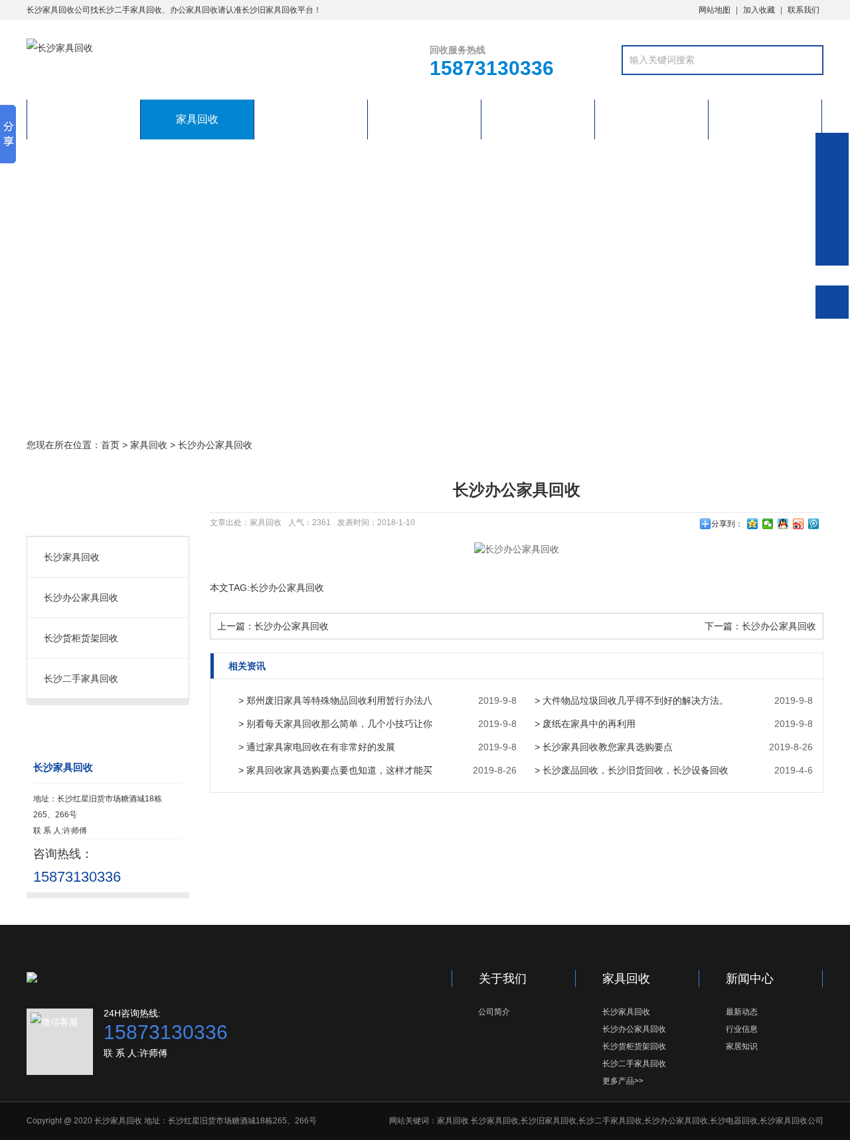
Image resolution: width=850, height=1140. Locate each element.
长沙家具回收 (72, 557)
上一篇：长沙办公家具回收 (273, 626)
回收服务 (538, 119)
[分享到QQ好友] (783, 524)
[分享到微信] (768, 524)
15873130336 (832, 149)
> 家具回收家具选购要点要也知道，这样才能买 (335, 770)
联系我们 (803, 10)
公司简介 (494, 1012)
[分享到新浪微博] (798, 524)
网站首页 (83, 119)
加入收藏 (759, 10)
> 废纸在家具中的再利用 (585, 723)
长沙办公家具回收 (215, 445)
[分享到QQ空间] (752, 524)
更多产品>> (622, 1081)
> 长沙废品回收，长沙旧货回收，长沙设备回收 (631, 770)
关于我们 (651, 119)
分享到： (727, 524)
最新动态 (742, 1012)
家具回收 (197, 119)
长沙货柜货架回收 (81, 638)
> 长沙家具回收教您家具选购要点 (604, 747)
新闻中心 (424, 119)
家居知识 (742, 1046)
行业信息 (742, 1029)
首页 (110, 445)
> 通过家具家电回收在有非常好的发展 (316, 747)
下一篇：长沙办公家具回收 (760, 626)
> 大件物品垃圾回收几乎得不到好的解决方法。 (631, 700)
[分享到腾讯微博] (813, 524)
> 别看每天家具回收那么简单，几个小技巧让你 (335, 723)
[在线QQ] (832, 187)
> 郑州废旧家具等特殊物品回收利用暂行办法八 (335, 700)
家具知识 (311, 119)
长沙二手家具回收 (81, 678)
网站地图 (714, 10)
